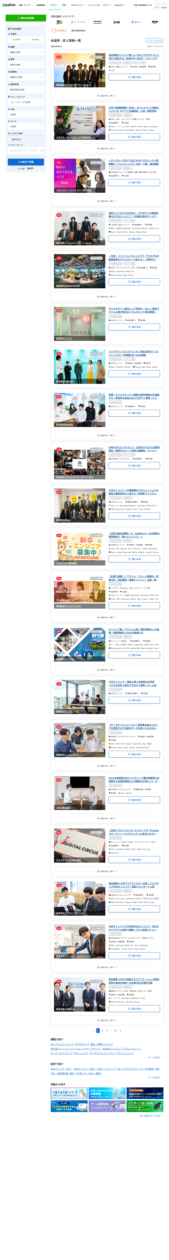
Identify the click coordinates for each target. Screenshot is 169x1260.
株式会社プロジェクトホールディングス (74, 476)
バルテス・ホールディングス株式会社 (73, 137)
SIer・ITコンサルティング (130, 1068)
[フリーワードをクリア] (42, 150)
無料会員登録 (27, 18)
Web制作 (149, 1068)
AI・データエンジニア (62, 1053)
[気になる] (134, 77)
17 (115, 1030)
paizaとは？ (119, 5)
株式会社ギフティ (64, 338)
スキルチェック (77, 5)
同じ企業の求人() (105, 95)
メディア (106, 5)
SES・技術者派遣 (59, 1073)
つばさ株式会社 (63, 807)
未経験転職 (40, 5)
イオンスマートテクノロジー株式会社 (73, 190)
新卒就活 (53, 5)
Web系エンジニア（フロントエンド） (122, 1048)
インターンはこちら (154, 40)
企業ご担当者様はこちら (143, 5)
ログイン (157, 8)
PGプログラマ (82, 1044)
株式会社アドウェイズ (66, 913)
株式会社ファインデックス (68, 606)
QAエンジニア (81, 1053)
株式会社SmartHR (64, 381)
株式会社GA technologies (68, 285)
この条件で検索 (26, 161)
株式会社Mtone (63, 519)
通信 (71, 1073)
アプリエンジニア (125, 1053)
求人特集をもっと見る (150, 1115)
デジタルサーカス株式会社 (68, 859)
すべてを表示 (154, 1057)
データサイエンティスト (102, 1053)
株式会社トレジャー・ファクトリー (72, 956)
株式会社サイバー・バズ (67, 711)
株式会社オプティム (65, 659)
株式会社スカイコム (65, 1008)
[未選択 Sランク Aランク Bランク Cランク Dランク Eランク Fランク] (26, 126)
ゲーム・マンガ (94, 5)
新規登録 (164, 8)
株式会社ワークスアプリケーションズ (73, 84)
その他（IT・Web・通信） (88, 1073)
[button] (120, 1030)
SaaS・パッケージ (106, 1068)
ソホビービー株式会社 (66, 563)
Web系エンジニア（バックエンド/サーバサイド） (76, 1048)
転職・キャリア (25, 5)
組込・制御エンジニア (101, 1044)
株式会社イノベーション (67, 754)
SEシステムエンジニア (62, 1044)
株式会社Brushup (64, 424)
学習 (64, 5)
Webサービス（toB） (85, 1068)
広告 (157, 1068)
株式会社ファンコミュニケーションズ (73, 242)
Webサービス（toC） (62, 1068)
